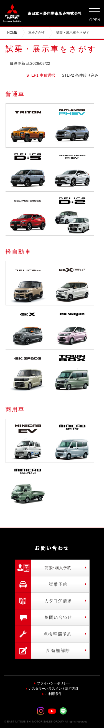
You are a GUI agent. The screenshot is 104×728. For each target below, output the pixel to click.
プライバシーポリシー (53, 683)
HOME (12, 32)
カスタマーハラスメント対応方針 (53, 689)
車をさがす (36, 32)
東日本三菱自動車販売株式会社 (54, 13)
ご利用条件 (53, 694)
